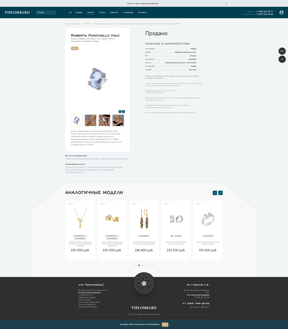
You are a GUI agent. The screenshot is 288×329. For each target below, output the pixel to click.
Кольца (125, 159)
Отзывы (88, 300)
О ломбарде (128, 13)
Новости (114, 13)
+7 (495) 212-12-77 (264, 11)
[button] (120, 111)
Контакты (142, 13)
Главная (78, 13)
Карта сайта (95, 302)
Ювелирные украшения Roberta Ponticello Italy (82, 159)
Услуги (102, 13)
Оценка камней (108, 170)
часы (137, 3)
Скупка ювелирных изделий (75, 167)
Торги (81, 300)
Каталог (90, 13)
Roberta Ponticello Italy (95, 35)
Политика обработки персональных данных (88, 306)
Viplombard (17, 13)
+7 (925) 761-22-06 (264, 14)
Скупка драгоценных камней (112, 167)
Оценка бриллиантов (94, 170)
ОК (165, 325)
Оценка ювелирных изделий (75, 170)
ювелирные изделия (149, 3)
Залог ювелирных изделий (74, 172)
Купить (80, 257)
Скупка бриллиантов (93, 167)
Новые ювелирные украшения (111, 159)
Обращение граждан (87, 297)
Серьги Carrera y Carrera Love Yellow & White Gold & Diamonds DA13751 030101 (80, 244)
